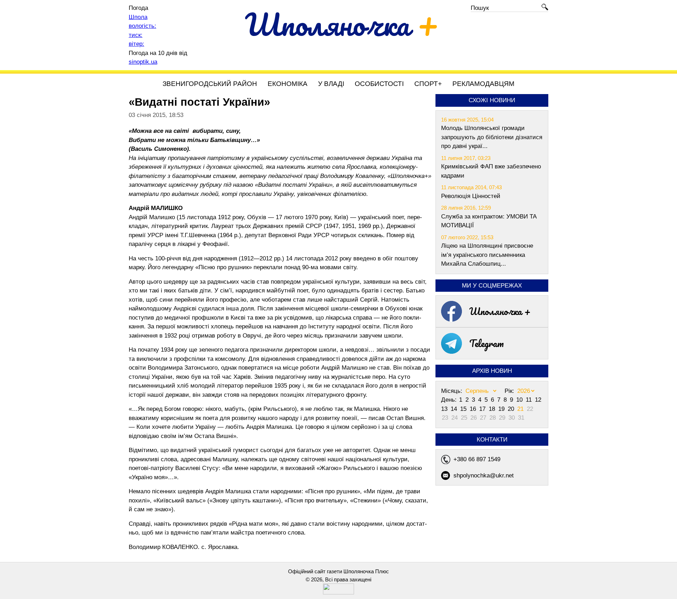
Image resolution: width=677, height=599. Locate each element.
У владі (331, 83)
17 (483, 409)
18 (493, 409)
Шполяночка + (500, 311)
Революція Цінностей (470, 196)
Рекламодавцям (483, 83)
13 (445, 409)
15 (464, 409)
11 (529, 399)
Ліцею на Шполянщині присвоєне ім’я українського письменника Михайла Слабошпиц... (487, 254)
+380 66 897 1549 (476, 459)
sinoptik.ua (143, 61)
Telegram (486, 343)
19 (502, 409)
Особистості (379, 83)
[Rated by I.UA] (338, 592)
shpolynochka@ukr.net (483, 475)
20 (512, 409)
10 (520, 399)
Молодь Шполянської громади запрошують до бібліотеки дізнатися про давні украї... (491, 137)
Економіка (287, 83)
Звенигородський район (210, 83)
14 (455, 409)
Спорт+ (428, 83)
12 (538, 399)
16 (474, 409)
